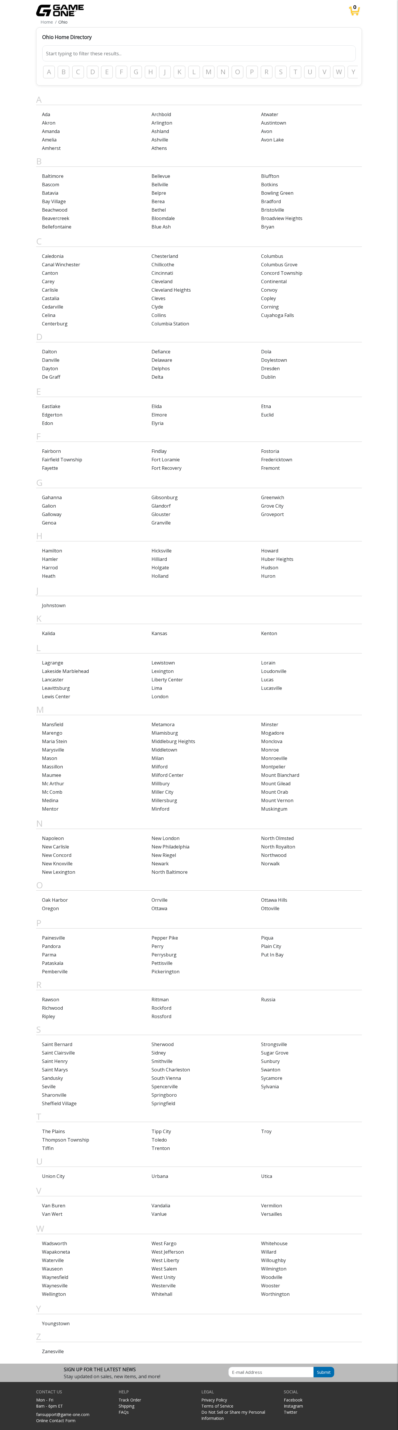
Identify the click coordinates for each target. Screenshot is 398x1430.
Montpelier (273, 766)
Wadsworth (54, 1243)
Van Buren (53, 1205)
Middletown (164, 750)
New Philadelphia (170, 847)
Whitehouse (274, 1243)
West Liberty (165, 1260)
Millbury (161, 783)
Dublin (268, 377)
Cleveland (162, 281)
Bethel (159, 210)
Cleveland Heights (171, 290)
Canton (50, 273)
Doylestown (274, 360)
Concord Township (281, 273)
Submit (324, 1372)
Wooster (270, 1285)
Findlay (159, 451)
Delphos (161, 368)
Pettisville (162, 963)
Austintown (273, 123)
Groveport (272, 514)
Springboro (164, 1095)
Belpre (159, 193)
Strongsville (274, 1044)
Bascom (50, 184)
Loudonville (273, 671)
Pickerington (165, 971)
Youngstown (56, 1323)
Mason (49, 758)
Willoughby (273, 1260)
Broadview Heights (281, 218)
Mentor (50, 809)
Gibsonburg (165, 497)
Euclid (267, 415)
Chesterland (165, 256)
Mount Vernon (277, 800)
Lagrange (52, 663)
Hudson (269, 567)
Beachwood (54, 210)
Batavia (50, 193)
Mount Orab (274, 792)
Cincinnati (162, 273)
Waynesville (55, 1285)
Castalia (50, 298)
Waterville (53, 1260)
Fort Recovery (167, 468)
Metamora (163, 724)
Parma (49, 954)
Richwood (52, 1008)
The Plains (53, 1131)
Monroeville (274, 758)
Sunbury (270, 1061)
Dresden (270, 368)
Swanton (270, 1069)
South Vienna (166, 1078)
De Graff (51, 377)
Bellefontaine (56, 227)
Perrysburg (164, 954)
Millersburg (164, 800)
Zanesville (53, 1351)
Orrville (160, 900)
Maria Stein (54, 741)
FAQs (124, 1412)
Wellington (54, 1294)
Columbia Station (170, 323)
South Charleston (171, 1069)
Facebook (293, 1400)
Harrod (50, 567)
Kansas (159, 633)
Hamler (50, 559)
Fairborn (51, 451)
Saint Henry (55, 1061)
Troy (266, 1131)
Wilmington (273, 1269)
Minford (160, 809)
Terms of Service (217, 1406)
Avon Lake (272, 140)
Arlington (162, 123)
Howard (269, 550)
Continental (274, 281)
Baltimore (53, 176)
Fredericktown (276, 459)
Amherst (51, 148)
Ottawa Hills (274, 900)
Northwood (273, 855)
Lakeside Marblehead (65, 671)
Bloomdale (163, 218)
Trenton (161, 1148)
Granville (161, 523)
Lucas (267, 679)
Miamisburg (165, 733)
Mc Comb (52, 792)
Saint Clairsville (58, 1053)
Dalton (49, 351)
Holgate (160, 567)
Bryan (267, 227)
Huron (268, 576)
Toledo (159, 1140)
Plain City (271, 946)
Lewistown (163, 663)
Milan (158, 758)
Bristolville (272, 210)
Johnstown (54, 605)
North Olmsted (277, 838)
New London (165, 838)
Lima (157, 688)
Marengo (52, 733)
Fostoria (270, 451)
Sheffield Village (59, 1103)
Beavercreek (55, 218)
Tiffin (48, 1148)
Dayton (50, 368)
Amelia (49, 140)
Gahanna (52, 497)
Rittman (160, 999)
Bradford (271, 201)
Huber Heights (277, 559)
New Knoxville (57, 863)
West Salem (164, 1269)
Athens (159, 148)
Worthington (275, 1294)
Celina (48, 315)
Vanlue (159, 1214)
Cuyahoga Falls (277, 315)
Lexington (163, 671)
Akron (48, 123)
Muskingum (274, 809)
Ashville (160, 140)
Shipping (126, 1406)
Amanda (51, 131)
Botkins (269, 184)
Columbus (272, 256)
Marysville (53, 750)
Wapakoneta (56, 1252)
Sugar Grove (274, 1053)
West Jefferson (168, 1252)
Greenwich (272, 497)
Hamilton (52, 550)
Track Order (130, 1400)
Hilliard (159, 559)
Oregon (50, 908)
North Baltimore (170, 872)
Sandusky (52, 1078)
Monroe (270, 750)
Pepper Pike (165, 938)
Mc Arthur (53, 783)
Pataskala (52, 963)
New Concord (56, 855)
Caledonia (53, 256)
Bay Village (54, 201)
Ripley (48, 1016)
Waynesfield (55, 1277)
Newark (160, 863)
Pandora (51, 946)
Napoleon (53, 838)
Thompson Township (65, 1140)
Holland (160, 576)
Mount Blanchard (280, 775)
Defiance (161, 351)
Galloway (51, 514)
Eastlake (51, 406)
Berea (158, 201)
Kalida (48, 633)
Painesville (53, 938)
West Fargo (164, 1243)
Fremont (270, 468)
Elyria (157, 423)
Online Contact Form (55, 1420)
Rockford (161, 1008)
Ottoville (270, 908)
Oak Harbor (55, 900)
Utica (266, 1176)
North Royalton (278, 847)
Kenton (269, 633)
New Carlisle (55, 847)
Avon (266, 131)
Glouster (161, 514)
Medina (50, 800)
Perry (157, 946)
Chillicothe (163, 264)
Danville (50, 360)
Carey (48, 281)
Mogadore (272, 733)
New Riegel (164, 855)
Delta (157, 377)
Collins (159, 315)
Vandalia (161, 1205)
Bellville (160, 184)
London (160, 696)
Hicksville (162, 550)
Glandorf (161, 506)
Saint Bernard (57, 1044)
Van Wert (52, 1214)
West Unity (163, 1277)
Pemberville (55, 971)
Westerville (164, 1285)
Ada (46, 114)
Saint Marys (55, 1069)
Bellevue (161, 176)
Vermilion (271, 1205)
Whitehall (162, 1294)
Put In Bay (272, 954)
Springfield (163, 1103)
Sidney (159, 1053)
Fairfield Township (62, 459)
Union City (53, 1176)
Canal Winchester (61, 264)
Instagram (293, 1406)
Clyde (157, 307)
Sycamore (271, 1078)
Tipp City (161, 1131)
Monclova (271, 741)
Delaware (162, 360)
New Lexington (58, 872)
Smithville (162, 1061)
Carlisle (50, 290)
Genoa (49, 523)
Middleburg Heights (173, 741)
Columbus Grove (279, 264)
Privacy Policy (214, 1400)
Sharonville (54, 1095)
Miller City (162, 792)
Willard (268, 1252)
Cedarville (52, 307)
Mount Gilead (275, 783)
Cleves (158, 298)
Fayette (50, 468)
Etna (266, 406)
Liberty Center (167, 679)
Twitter (290, 1412)
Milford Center (168, 775)
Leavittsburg (56, 688)
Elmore (159, 415)
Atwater (269, 114)
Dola (266, 351)
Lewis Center (56, 696)
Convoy (269, 290)
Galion (49, 506)
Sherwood (163, 1044)
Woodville (271, 1277)
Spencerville (165, 1086)
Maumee (51, 775)
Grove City (272, 506)
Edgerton (52, 415)
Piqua (267, 938)
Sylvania (270, 1086)
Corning (270, 307)
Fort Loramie (166, 459)
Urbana (160, 1176)
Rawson (50, 999)
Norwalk (270, 863)
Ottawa (159, 908)
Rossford (161, 1016)
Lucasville (271, 688)
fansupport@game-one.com (62, 1414)
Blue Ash (161, 227)
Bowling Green (277, 193)
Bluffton (270, 176)
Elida (157, 406)
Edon (47, 423)
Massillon (52, 766)
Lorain (268, 663)
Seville (49, 1086)
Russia (268, 999)
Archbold (161, 114)
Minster (269, 724)
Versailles (271, 1214)
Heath (48, 576)
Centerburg (55, 323)
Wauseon (52, 1269)
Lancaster (53, 679)
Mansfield (52, 724)
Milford (160, 766)
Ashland (160, 131)
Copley (268, 298)
